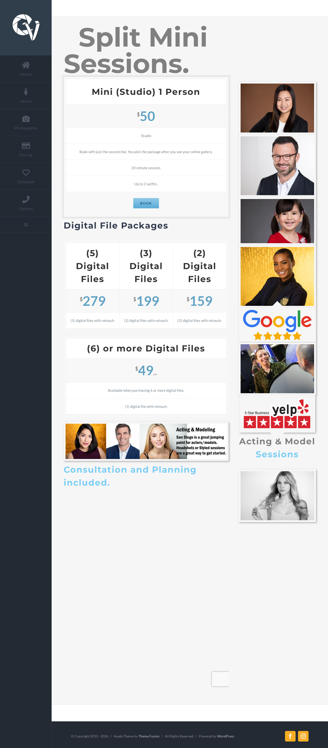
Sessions (277, 454)
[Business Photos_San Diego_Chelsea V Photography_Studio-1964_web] (277, 85)
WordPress (225, 736)
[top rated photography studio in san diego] (277, 399)
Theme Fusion (149, 736)
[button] (26, 225)
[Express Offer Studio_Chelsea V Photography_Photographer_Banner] (146, 425)
